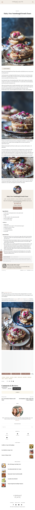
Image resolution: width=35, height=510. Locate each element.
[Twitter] (9, 381)
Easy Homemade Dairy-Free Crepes (14, 469)
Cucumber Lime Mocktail (12, 478)
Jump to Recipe (7, 68)
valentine (6, 378)
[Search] (32, 427)
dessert (15, 377)
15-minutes (3, 377)
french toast (20, 377)
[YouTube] (18, 504)
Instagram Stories (20, 300)
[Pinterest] (11, 381)
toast (3, 378)
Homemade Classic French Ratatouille (15, 474)
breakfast (7, 377)
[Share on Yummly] (25, 374)
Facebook (21, 298)
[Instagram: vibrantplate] (5, 266)
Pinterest (27, 298)
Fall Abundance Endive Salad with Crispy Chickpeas (26, 399)
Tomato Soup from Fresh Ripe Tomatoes (15, 483)
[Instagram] (15, 504)
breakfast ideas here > (8, 292)
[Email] (13, 381)
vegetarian (10, 378)
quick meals (25, 377)
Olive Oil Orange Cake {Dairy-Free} (14, 464)
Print (17, 208)
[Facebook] (7, 381)
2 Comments (17, 392)
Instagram (16, 298)
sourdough (29, 377)
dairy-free (11, 377)
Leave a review (16, 388)
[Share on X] (1, 260)
